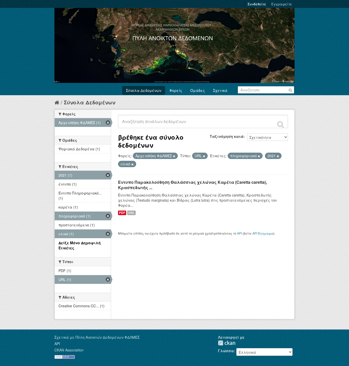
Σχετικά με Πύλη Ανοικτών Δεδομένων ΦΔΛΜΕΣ (96, 337)
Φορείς (175, 90)
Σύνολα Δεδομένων (143, 90)
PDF (122, 213)
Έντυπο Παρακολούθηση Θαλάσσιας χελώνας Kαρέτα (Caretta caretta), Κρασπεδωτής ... (192, 184)
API (239, 233)
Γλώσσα (226, 350)
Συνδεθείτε (257, 4)
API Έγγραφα (262, 233)
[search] (280, 124)
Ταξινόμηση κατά (226, 136)
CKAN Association (69, 349)
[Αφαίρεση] (174, 156)
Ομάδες (197, 90)
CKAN (226, 343)
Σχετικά (220, 90)
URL (131, 213)
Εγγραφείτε (281, 4)
